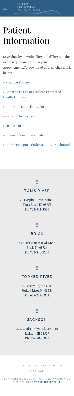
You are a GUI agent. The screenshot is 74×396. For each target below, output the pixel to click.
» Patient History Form (20, 116)
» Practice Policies (16, 82)
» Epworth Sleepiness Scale (23, 135)
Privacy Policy (24, 365)
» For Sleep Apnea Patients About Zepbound (36, 144)
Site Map (37, 371)
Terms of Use (52, 365)
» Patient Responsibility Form (25, 106)
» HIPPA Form (13, 125)
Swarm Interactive (47, 382)
